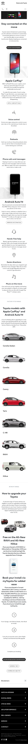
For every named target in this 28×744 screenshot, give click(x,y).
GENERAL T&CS (14, 666)
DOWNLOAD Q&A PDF (14, 671)
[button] (25, 9)
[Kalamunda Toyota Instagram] (4, 739)
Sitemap (13, 735)
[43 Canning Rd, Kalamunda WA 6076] (6, 9)
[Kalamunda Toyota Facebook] (2, 739)
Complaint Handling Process (9, 736)
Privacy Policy (18, 735)
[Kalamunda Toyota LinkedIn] (6, 739)
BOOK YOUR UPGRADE (14, 47)
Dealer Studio (24, 739)
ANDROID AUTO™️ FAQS (14, 222)
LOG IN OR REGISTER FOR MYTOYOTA (14, 659)
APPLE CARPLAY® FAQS (14, 103)
